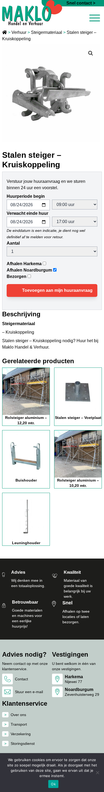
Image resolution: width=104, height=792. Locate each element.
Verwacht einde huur (27, 213)
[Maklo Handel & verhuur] (32, 12)
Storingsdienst (23, 743)
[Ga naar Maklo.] (5, 32)
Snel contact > (80, 3)
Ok (53, 784)
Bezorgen (16, 276)
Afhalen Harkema (24, 263)
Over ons (18, 715)
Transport (19, 724)
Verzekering (21, 734)
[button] (90, 53)
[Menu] (94, 19)
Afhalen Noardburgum (29, 270)
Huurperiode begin (26, 196)
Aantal (13, 243)
